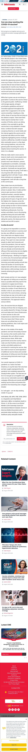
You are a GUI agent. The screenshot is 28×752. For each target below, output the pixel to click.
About (14, 666)
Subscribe (20, 438)
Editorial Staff (14, 671)
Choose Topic (12, 8)
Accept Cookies (14, 749)
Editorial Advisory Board (14, 673)
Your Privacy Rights (14, 684)
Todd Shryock (7, 488)
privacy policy (8, 443)
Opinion (4, 451)
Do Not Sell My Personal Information (14, 682)
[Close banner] (26, 2)
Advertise (14, 668)
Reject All (14, 745)
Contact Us (14, 669)
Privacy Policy (14, 680)
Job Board (14, 675)
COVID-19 (10, 451)
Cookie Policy (13, 737)
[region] (14, 734)
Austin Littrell (7, 519)
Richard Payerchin (8, 613)
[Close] (26, 719)
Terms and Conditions (14, 677)
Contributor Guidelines (14, 678)
